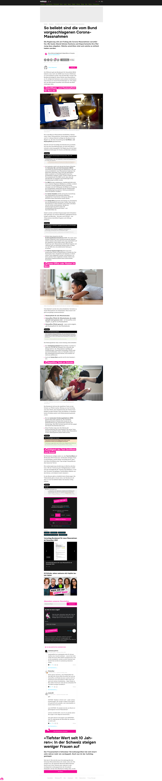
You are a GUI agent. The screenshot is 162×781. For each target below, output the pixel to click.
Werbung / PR (58, 778)
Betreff (46, 621)
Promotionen (96, 4)
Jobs (65, 778)
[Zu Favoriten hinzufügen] (58, 60)
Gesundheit (61, 532)
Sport (61, 4)
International (49, 4)
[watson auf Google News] (72, 60)
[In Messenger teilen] (48, 60)
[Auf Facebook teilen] (45, 60)
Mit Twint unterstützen (62, 523)
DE (96, 1)
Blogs (82, 4)
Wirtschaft (56, 4)
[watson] (43, 1)
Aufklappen (46, 153)
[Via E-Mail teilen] (51, 60)
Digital (73, 4)
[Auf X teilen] (47, 566)
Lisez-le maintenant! (53, 54)
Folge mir (73, 67)
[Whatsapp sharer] (49, 566)
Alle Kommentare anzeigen (60, 731)
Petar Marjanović (52, 67)
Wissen (78, 4)
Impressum (70, 778)
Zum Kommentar (52, 667)
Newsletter (50, 778)
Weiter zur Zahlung (60, 519)
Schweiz (43, 4)
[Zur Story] (71, 754)
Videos (90, 4)
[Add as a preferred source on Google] (64, 60)
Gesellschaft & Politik (51, 534)
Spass (69, 4)
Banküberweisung (66, 526)
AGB (76, 778)
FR (99, 1)
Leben (65, 4)
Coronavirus (63, 534)
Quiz (86, 4)
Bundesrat (51, 24)
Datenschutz (82, 778)
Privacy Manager (92, 778)
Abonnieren (72, 604)
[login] (2, 779)
